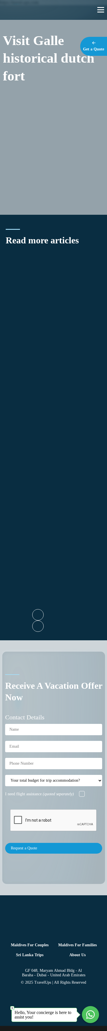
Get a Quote (93, 49)
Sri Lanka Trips (29, 955)
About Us (77, 955)
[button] (38, 614)
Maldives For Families (77, 945)
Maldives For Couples (30, 945)
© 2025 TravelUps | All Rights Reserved (53, 982)
